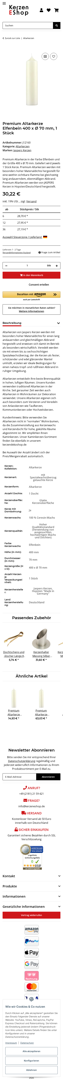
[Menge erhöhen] (56, 265)
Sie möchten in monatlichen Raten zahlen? (31, 309)
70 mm (33, 559)
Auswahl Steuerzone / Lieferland (22, 237)
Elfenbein (34, 545)
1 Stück (33, 578)
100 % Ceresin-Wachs (42, 517)
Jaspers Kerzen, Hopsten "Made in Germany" (43, 591)
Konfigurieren (31, 1060)
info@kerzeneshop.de (31, 806)
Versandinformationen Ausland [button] (17, 252)
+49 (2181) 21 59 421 (31, 793)
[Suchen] (56, 25)
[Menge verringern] (6, 265)
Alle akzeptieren (31, 1051)
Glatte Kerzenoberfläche (43, 502)
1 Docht (33, 493)
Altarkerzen (23, 146)
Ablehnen (31, 1070)
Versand (31, 201)
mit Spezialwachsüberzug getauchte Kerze (43, 477)
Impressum (11, 1042)
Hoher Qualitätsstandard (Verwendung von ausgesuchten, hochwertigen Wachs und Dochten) (43, 531)
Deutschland (36, 602)
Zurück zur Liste (12, 38)
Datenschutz (27, 1042)
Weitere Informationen (31, 311)
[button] (41, 10)
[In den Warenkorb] (5, 48)
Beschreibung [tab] (12, 323)
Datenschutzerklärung (21, 761)
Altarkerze (35, 467)
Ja (30, 510)
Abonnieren (48, 776)
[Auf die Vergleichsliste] (45, 56)
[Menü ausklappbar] (4, 2)
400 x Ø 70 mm (38, 567)
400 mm (34, 552)
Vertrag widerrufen (31, 915)
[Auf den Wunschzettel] (53, 56)
